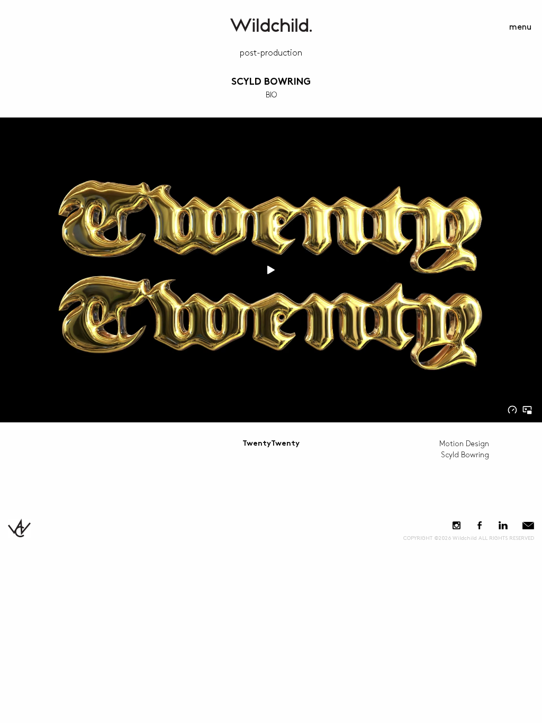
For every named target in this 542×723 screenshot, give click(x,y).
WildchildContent (271, 25)
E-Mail (528, 525)
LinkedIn (503, 525)
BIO (271, 95)
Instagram (456, 525)
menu (520, 27)
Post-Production (271, 53)
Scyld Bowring (271, 82)
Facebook (479, 525)
